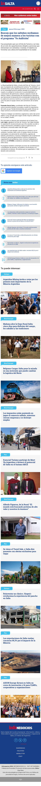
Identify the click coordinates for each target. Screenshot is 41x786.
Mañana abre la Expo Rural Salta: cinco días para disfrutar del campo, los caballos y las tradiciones (22, 197)
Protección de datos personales (25, 768)
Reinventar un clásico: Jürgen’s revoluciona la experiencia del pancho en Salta (22, 243)
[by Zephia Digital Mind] (20, 779)
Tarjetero (20, 751)
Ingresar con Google (13, 171)
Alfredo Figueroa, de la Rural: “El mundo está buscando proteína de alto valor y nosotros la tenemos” (22, 228)
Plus (4, 29)
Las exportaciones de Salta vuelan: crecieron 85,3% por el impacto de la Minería (22, 251)
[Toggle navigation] (38, 9)
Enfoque (6, 274)
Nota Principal (8, 319)
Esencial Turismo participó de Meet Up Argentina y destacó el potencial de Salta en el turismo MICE (20, 220)
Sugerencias (20, 748)
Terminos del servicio (24, 774)
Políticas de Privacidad (8, 768)
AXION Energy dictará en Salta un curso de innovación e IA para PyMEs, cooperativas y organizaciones (23, 258)
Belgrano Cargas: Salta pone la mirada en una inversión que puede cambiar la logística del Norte (22, 205)
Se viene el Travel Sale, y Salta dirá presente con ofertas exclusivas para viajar (22, 235)
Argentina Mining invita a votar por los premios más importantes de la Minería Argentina (21, 189)
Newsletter (20, 753)
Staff (20, 756)
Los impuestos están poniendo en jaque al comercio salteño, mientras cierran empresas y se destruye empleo (22, 212)
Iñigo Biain (20, 770)
